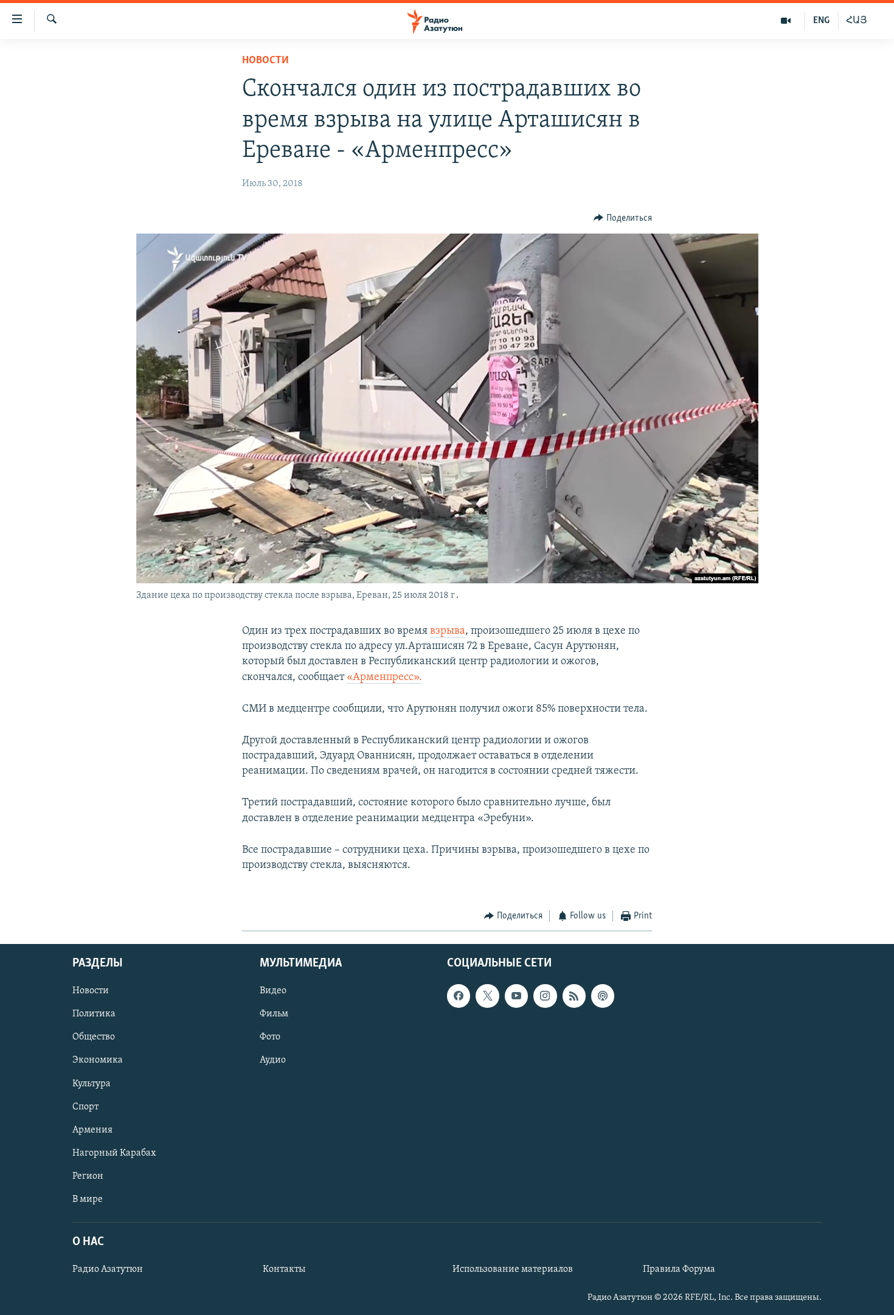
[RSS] (574, 995)
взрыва (447, 631)
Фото (270, 1037)
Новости (265, 60)
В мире (87, 1199)
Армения (92, 1129)
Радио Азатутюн (107, 1269)
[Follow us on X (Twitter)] (487, 995)
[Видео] (786, 20)
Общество (93, 1037)
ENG (821, 21)
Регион (87, 1176)
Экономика (97, 1060)
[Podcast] (602, 995)
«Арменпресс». (384, 677)
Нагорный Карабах (114, 1152)
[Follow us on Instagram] (544, 995)
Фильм (274, 1014)
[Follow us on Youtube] (516, 995)
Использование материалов (512, 1269)
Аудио (273, 1060)
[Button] (623, 218)
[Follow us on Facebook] (458, 995)
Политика (94, 1014)
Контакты (284, 1269)
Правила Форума (679, 1269)
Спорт (85, 1106)
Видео (273, 991)
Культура (91, 1083)
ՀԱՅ (856, 21)
